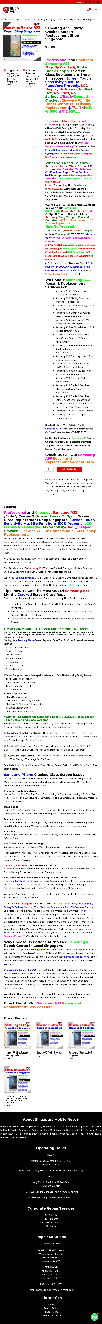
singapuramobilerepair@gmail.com (55, 1289)
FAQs (51, 1304)
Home (4, 19)
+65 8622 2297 (91, 2)
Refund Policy (51, 1308)
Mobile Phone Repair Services (22, 19)
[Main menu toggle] (96, 10)
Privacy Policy (51, 1311)
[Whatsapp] (94, 1317)
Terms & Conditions (51, 1315)
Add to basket (69, 469)
